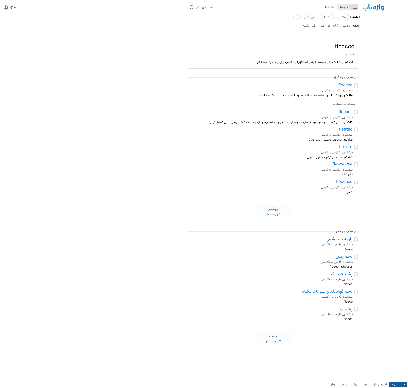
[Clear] (198, 7)
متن (321, 25)
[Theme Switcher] (13, 8)
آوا (328, 25)
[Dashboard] (5, 8)
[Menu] (354, 7)
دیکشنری (341, 17)
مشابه (337, 25)
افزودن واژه (380, 384)
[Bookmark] (356, 85)
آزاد (304, 17)
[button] (191, 7)
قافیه (306, 25)
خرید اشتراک (398, 384)
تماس (344, 384)
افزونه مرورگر (360, 384)
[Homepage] (373, 7)
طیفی (314, 17)
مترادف (326, 17)
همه (355, 17)
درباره (333, 384)
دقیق (346, 25)
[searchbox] (274, 7)
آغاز (314, 25)
